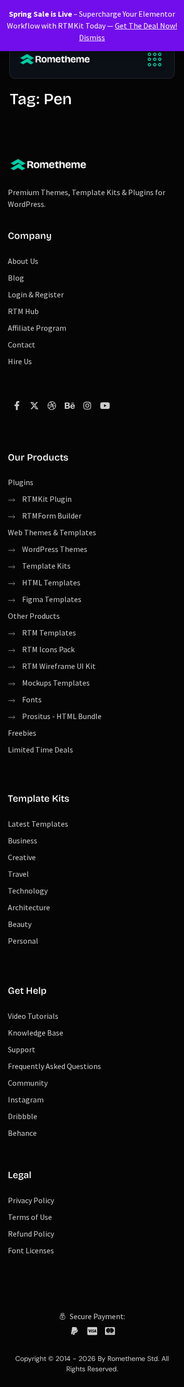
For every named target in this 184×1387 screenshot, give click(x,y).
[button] (154, 59)
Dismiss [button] (92, 37)
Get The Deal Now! (146, 25)
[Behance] (70, 405)
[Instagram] (87, 405)
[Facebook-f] (17, 405)
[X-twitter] (34, 405)
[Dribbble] (52, 405)
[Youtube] (105, 405)
